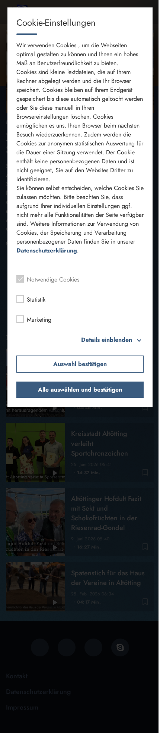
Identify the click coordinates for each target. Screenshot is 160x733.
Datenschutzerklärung (46, 250)
